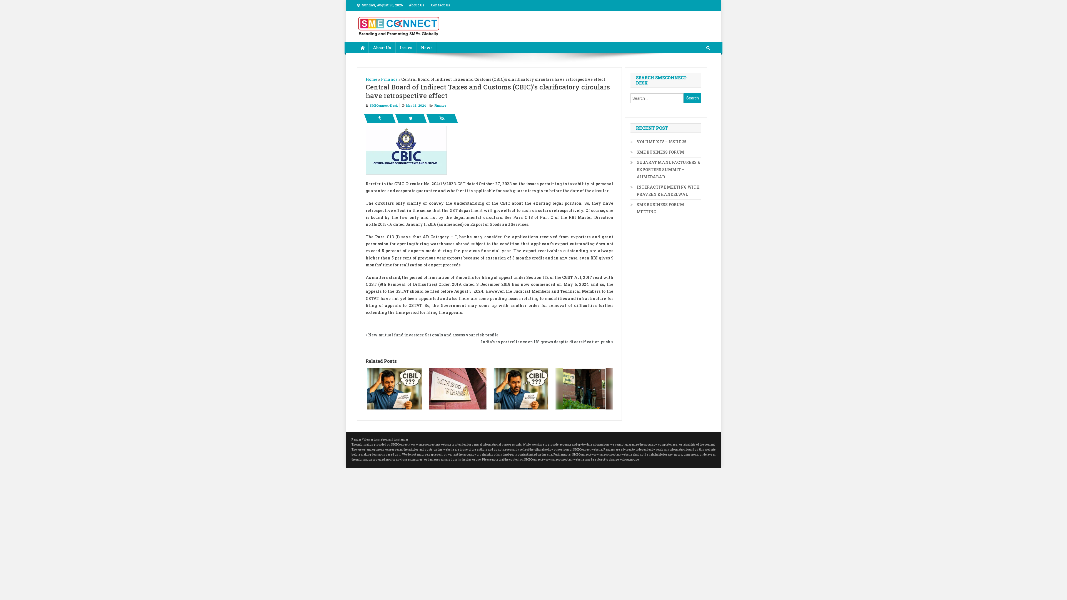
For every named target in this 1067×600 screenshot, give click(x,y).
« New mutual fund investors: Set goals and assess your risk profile (432, 335)
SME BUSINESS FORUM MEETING (660, 208)
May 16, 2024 (416, 105)
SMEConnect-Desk (384, 105)
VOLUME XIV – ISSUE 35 (661, 141)
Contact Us (440, 5)
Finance (440, 105)
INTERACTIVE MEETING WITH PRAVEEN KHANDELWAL (668, 190)
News (426, 47)
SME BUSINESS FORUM (660, 152)
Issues (406, 47)
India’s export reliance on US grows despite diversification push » (547, 341)
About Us (416, 5)
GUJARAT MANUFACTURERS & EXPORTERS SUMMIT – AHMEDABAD (668, 169)
